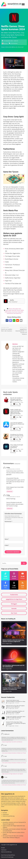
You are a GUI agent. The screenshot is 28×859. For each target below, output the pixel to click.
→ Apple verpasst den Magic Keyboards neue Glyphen (12, 773)
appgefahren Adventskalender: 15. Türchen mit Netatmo (21, 331)
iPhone (10, 308)
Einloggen (14, 604)
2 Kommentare (13, 43)
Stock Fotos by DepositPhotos (8, 855)
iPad (14, 308)
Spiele (16, 308)
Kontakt (14, 608)
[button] (7, 320)
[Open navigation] (23, 4)
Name (7, 539)
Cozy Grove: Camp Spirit (17, 312)
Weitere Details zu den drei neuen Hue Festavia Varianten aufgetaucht (13, 640)
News (20, 308)
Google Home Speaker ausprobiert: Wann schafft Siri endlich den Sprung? (15, 717)
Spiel (7, 310)
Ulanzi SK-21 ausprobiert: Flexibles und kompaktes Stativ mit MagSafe (15, 712)
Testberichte (14, 595)
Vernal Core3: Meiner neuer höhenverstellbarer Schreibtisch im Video (15, 701)
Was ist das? (20, 47)
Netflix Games (8, 312)
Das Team (14, 613)
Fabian (16, 404)
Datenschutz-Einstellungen (7, 857)
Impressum (6, 814)
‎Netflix (12, 300)
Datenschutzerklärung (8, 816)
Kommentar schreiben (15, 405)
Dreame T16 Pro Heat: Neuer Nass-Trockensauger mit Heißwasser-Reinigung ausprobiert (15, 723)
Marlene (6, 43)
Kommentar (8, 521)
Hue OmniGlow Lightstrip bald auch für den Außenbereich (13, 666)
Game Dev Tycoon (16, 310)
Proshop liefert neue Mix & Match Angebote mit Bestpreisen (12, 688)
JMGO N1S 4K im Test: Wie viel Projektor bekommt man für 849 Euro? (15, 706)
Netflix (22, 310)
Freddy (17, 417)
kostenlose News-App (13, 805)
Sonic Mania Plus (17, 313)
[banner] (11, 4)
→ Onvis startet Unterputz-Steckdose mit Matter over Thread (13, 753)
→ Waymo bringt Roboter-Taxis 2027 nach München (11, 741)
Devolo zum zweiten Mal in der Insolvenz (6, 330)
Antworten (9, 491)
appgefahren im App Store (14, 599)
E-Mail (7, 545)
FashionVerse (10, 313)
